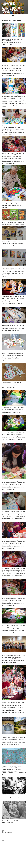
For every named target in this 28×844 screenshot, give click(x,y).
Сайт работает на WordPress (8, 840)
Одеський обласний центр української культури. (11, 10)
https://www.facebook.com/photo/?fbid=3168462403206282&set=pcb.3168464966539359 (14, 772)
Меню (14, 15)
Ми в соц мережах (9, 832)
